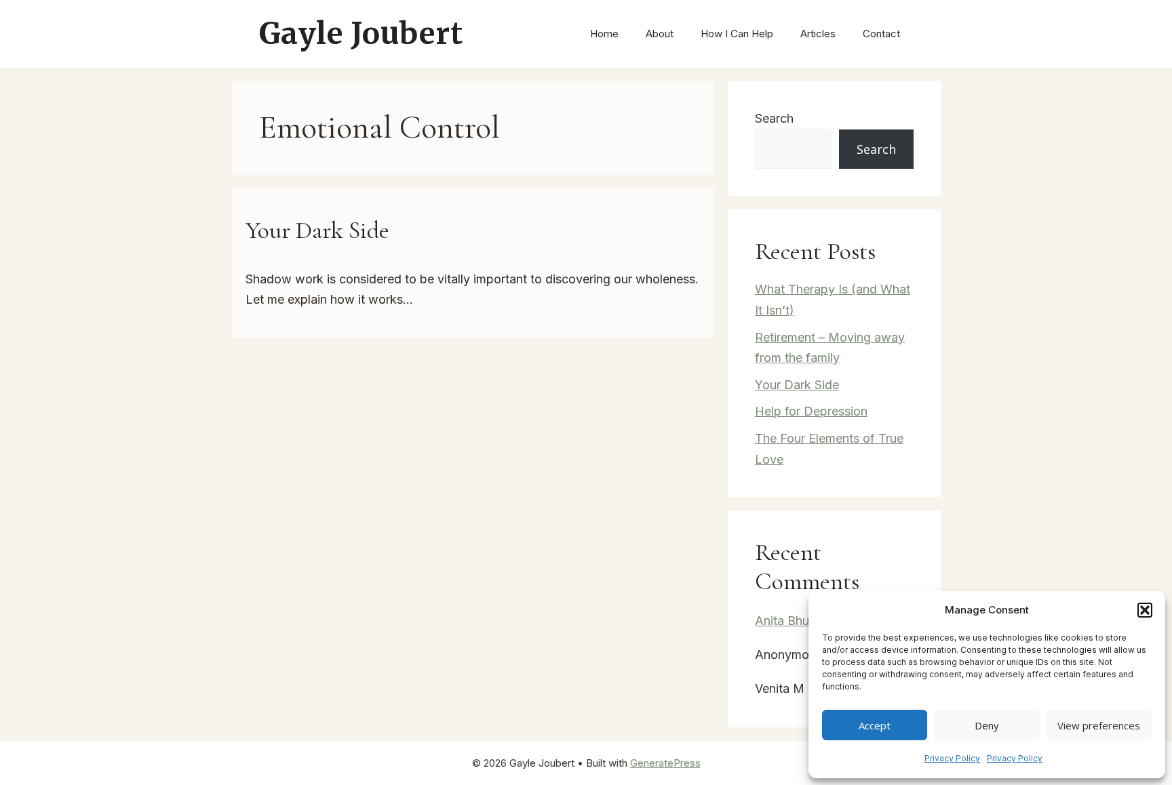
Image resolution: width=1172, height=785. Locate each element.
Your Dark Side (317, 230)
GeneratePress (665, 763)
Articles (818, 33)
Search (774, 118)
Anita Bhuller (790, 620)
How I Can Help (737, 33)
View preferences (1098, 725)
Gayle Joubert (361, 33)
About (659, 33)
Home (604, 33)
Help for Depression (811, 411)
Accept (875, 725)
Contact (881, 33)
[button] (1145, 610)
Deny (987, 725)
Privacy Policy (952, 758)
